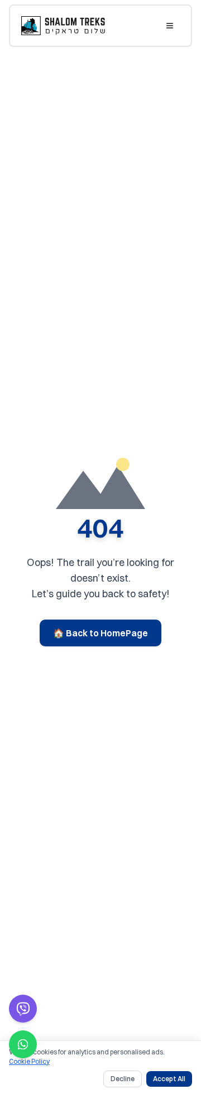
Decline (123, 1078)
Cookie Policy (29, 1061)
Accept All (169, 1078)
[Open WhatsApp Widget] (23, 1044)
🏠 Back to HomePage (100, 633)
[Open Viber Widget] (23, 1009)
